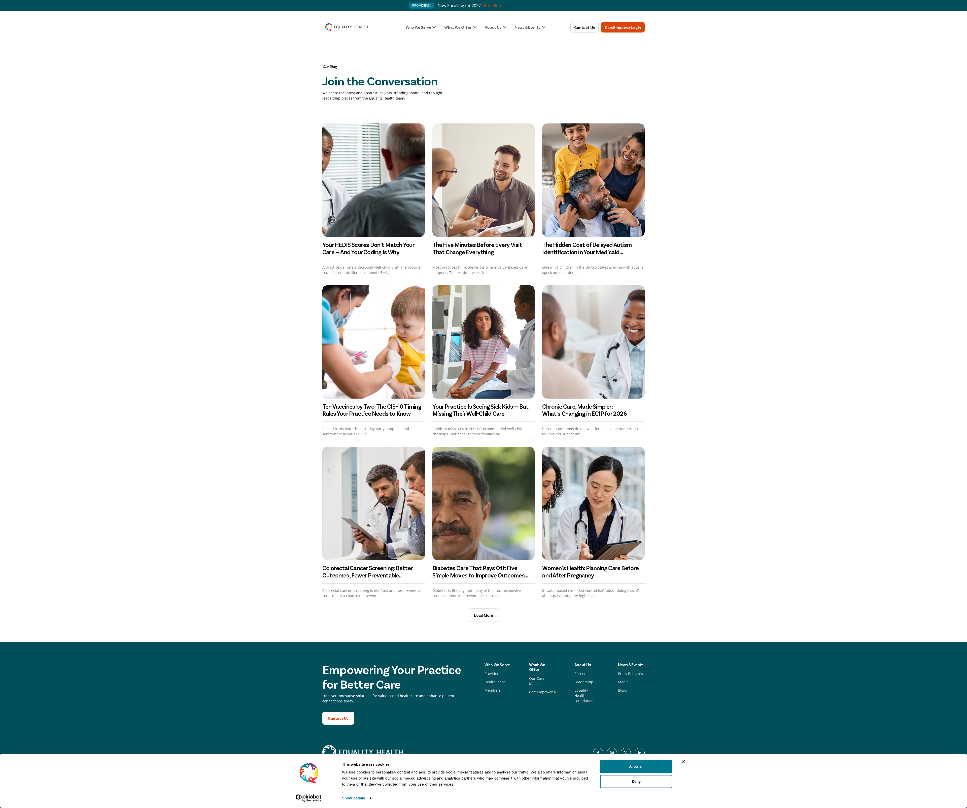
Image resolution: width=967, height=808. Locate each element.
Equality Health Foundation (584, 695)
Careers (581, 673)
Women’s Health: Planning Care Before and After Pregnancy (590, 571)
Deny (636, 781)
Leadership (583, 682)
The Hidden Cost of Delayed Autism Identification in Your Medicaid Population (587, 252)
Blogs (622, 690)
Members (493, 690)
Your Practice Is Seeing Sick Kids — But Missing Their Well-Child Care (480, 410)
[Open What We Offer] (475, 27)
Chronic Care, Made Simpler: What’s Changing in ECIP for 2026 (585, 410)
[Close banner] (683, 761)
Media (623, 682)
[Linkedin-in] (640, 753)
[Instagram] (612, 753)
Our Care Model (536, 681)
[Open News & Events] (544, 27)
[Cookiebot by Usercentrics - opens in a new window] (309, 798)
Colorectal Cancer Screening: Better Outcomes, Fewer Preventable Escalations (367, 575)
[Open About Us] (505, 27)
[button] (483, 615)
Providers (492, 673)
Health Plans (495, 682)
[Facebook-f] (598, 753)
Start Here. (493, 5)
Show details (353, 798)
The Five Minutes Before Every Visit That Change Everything (477, 248)
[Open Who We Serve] (434, 27)
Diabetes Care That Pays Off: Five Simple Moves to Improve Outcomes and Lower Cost (478, 575)
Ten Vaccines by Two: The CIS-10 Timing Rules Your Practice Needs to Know (371, 410)
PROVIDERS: (421, 5)
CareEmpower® (542, 692)
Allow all (636, 766)
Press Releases (630, 673)
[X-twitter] (626, 753)
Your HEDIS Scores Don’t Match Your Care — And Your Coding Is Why (368, 248)
